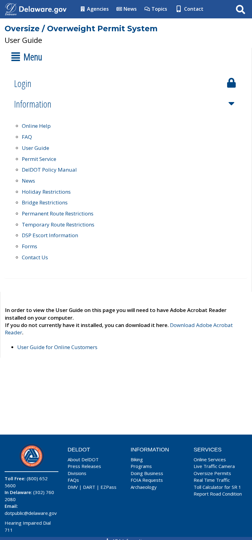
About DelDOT (83, 459)
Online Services (210, 459)
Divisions (77, 473)
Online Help (36, 125)
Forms (29, 246)
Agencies (97, 9)
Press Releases (84, 466)
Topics (158, 9)
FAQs (73, 480)
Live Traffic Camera (214, 466)
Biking (137, 459)
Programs (141, 466)
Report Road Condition (218, 494)
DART (89, 487)
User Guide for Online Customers (57, 347)
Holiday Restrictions (46, 191)
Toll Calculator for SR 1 (217, 487)
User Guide (35, 147)
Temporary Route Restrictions (58, 224)
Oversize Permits (212, 473)
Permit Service (39, 158)
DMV (73, 487)
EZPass (108, 487)
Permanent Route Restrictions (57, 213)
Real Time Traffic (212, 480)
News (129, 9)
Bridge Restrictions (45, 202)
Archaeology (144, 487)
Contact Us (35, 257)
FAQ (27, 136)
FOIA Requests (147, 480)
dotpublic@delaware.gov (31, 513)
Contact (193, 9)
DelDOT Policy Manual (49, 169)
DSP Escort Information (50, 235)
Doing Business (147, 473)
